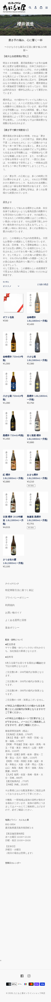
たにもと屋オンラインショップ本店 (29, 993)
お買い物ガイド (13, 612)
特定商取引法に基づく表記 (19, 590)
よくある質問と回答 (15, 620)
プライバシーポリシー (17, 597)
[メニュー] (46, 7)
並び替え (6, 282)
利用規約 (10, 605)
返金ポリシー (12, 627)
